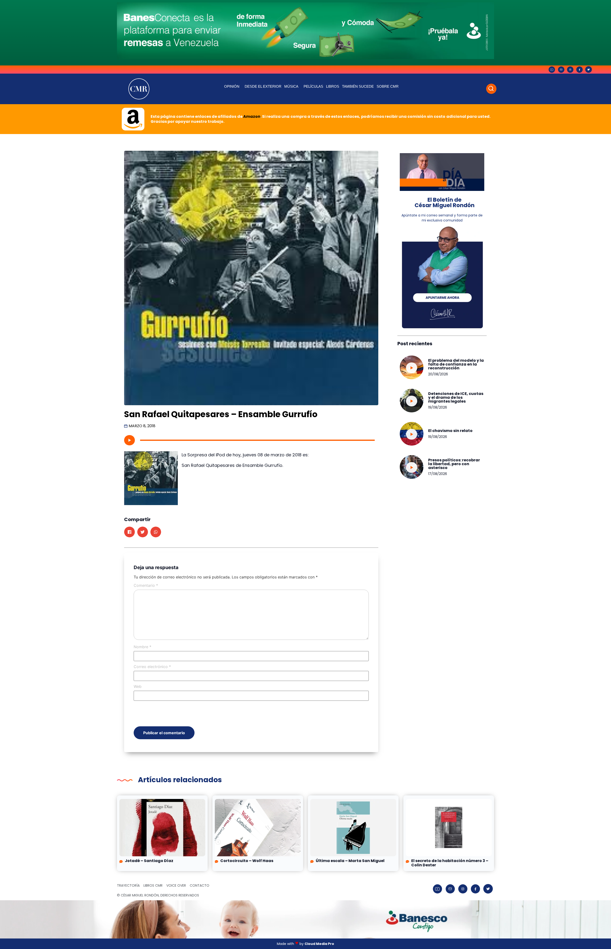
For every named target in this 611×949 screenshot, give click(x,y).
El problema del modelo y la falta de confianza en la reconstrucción (456, 364)
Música (291, 86)
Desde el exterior (263, 86)
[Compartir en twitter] (142, 532)
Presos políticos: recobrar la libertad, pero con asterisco (454, 463)
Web (138, 686)
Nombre (142, 647)
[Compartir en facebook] (129, 532)
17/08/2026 (437, 473)
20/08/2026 (438, 374)
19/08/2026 (437, 407)
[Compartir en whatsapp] (155, 532)
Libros (332, 86)
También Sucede (358, 86)
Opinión (231, 86)
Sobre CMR (388, 86)
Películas (313, 86)
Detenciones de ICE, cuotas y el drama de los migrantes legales (455, 397)
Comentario (146, 585)
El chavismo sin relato (450, 430)
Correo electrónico (152, 667)
